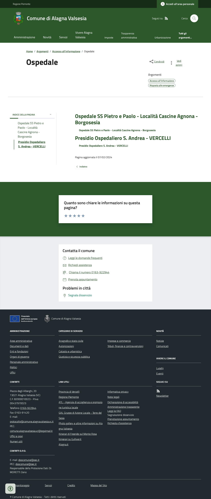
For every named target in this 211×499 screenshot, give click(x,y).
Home (29, 51)
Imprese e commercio (119, 341)
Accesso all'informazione (66, 51)
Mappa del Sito (98, 485)
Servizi (63, 37)
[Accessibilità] (10, 488)
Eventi (159, 373)
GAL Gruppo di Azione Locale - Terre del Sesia (80, 415)
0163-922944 (28, 408)
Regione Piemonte (21, 4)
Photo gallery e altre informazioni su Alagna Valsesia (81, 426)
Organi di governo (19, 357)
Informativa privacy (118, 392)
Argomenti (42, 51)
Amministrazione (24, 37)
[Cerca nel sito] (193, 18)
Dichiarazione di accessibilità (122, 402)
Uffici (12, 372)
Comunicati (162, 346)
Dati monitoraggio (19, 485)
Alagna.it (63, 444)
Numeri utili (16, 441)
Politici (13, 367)
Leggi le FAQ (114, 411)
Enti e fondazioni (19, 351)
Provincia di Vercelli (69, 392)
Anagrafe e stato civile (71, 341)
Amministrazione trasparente (123, 407)
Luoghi (160, 368)
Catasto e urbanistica (70, 351)
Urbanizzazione (163, 37)
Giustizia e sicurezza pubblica (74, 357)
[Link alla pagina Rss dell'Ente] (158, 391)
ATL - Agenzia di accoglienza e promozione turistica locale (80, 404)
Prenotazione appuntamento (123, 419)
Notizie (160, 341)
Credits (71, 485)
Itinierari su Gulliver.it (70, 439)
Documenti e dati (19, 346)
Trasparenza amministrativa (129, 35)
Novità (47, 37)
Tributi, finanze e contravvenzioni (125, 346)
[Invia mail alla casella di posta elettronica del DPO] (28, 460)
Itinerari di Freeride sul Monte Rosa (78, 434)
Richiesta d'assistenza (119, 423)
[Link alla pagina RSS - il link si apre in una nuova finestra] (166, 18)
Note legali (113, 397)
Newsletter (162, 396)
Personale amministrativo (24, 362)
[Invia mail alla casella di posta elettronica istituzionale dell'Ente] (32, 421)
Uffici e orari (16, 436)
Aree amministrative (21, 341)
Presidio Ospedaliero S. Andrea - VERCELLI (123, 138)
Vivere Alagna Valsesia (83, 34)
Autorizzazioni (66, 346)
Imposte (109, 37)
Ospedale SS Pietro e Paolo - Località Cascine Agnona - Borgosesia (136, 119)
